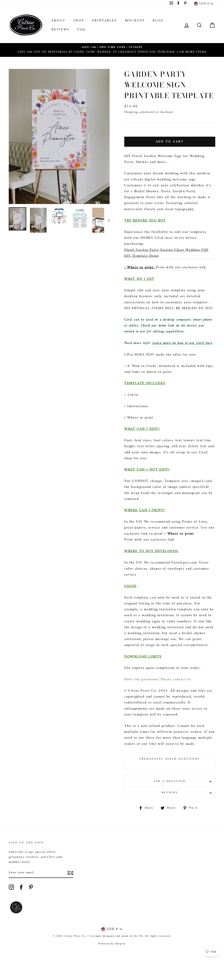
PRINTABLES (104, 21)
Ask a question (170, 781)
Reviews (60, 30)
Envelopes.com (184, 563)
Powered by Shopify (112, 944)
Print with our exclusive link (181, 267)
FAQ (81, 30)
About (58, 21)
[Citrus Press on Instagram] (11, 887)
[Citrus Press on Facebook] (21, 887)
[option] (112, 50)
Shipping (131, 112)
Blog (158, 21)
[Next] (107, 220)
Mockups (135, 21)
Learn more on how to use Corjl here (182, 343)
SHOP (79, 21)
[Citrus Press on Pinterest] (30, 887)
